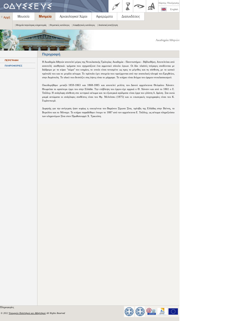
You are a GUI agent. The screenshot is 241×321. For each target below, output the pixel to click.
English (174, 9)
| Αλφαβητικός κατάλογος (83, 25)
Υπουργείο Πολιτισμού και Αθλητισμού (27, 313)
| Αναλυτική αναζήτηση (107, 25)
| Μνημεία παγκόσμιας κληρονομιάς (31, 25)
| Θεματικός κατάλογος (59, 25)
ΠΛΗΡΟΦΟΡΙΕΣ (13, 65)
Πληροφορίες (7, 307)
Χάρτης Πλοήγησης (168, 3)
